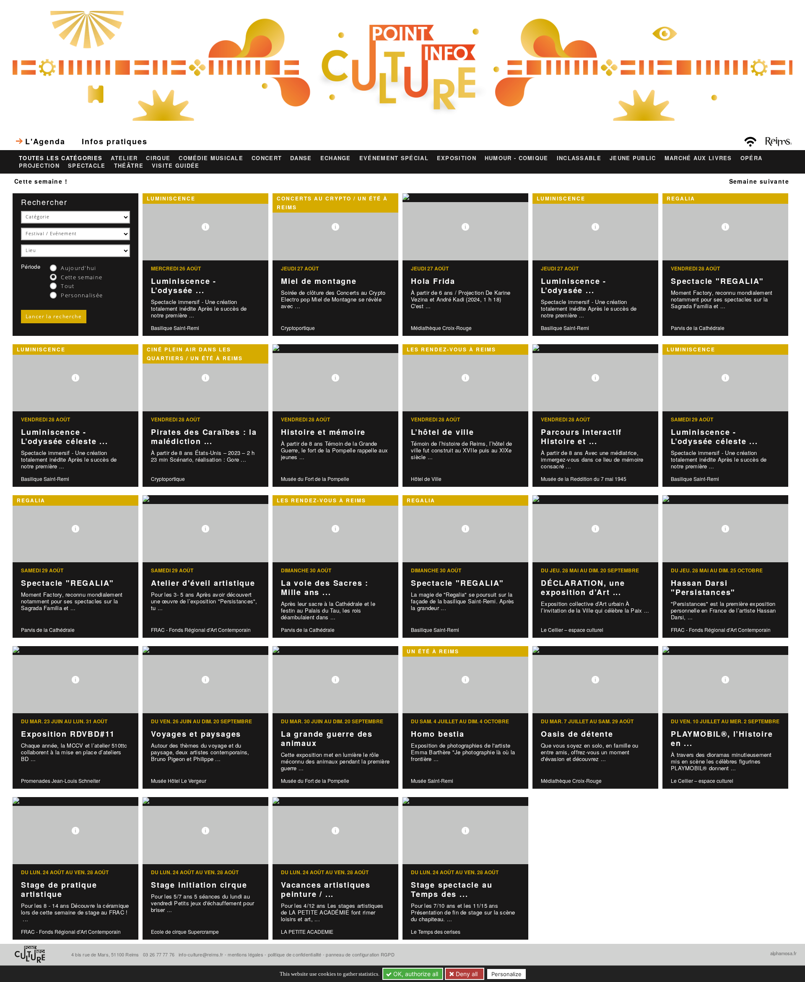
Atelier (124, 158)
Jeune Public (633, 158)
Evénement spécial (393, 158)
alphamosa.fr (783, 953)
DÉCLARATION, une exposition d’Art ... (583, 587)
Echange (335, 158)
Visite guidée (176, 165)
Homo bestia (438, 733)
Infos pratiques (114, 141)
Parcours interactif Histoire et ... (581, 436)
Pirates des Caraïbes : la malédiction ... (204, 436)
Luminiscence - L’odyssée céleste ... (64, 436)
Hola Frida (433, 280)
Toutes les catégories (60, 158)
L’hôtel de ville (442, 431)
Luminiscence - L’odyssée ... (183, 285)
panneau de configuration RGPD (360, 954)
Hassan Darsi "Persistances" (703, 587)
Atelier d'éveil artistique (203, 582)
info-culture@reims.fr (201, 954)
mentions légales (245, 954)
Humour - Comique (516, 158)
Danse (301, 158)
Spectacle (87, 165)
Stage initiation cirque (199, 884)
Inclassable (579, 158)
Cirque (158, 158)
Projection (39, 165)
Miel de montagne (319, 280)
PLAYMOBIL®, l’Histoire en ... (722, 738)
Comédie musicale (211, 158)
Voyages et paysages (196, 733)
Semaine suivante (759, 181)
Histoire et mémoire (323, 431)
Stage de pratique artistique (59, 889)
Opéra (751, 158)
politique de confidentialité (295, 954)
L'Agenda (45, 141)
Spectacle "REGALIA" (717, 280)
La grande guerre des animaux (327, 738)
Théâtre (128, 165)
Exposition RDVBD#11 (68, 733)
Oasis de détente (577, 733)
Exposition (456, 158)
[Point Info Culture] (402, 64)
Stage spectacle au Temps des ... (451, 889)
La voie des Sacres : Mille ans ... (325, 587)
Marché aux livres (698, 158)
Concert (267, 158)
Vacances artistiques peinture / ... (326, 889)
